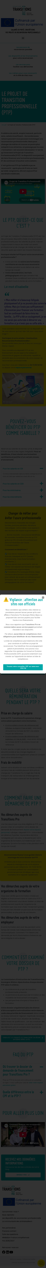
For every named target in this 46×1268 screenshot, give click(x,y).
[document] (23, 634)
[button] (43, 597)
